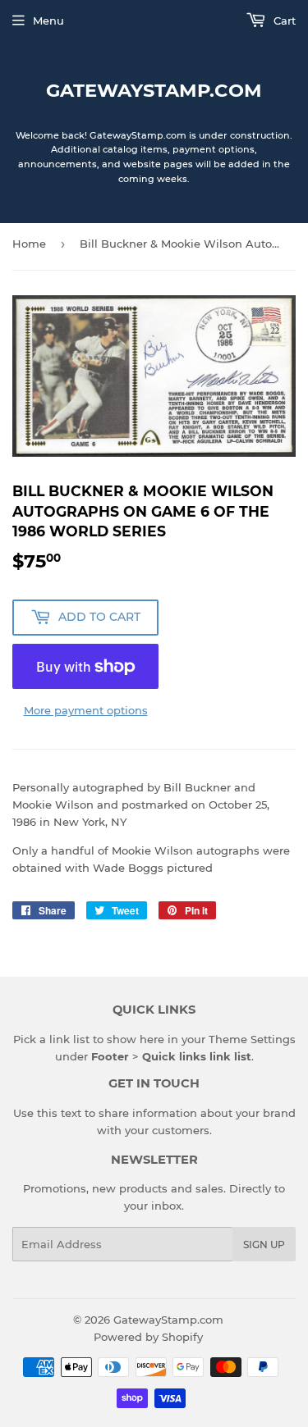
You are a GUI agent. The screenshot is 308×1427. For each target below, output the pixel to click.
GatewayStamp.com (154, 90)
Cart (283, 20)
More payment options (86, 710)
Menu (48, 20)
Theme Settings (252, 1039)
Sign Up (264, 1244)
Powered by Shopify (148, 1336)
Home (29, 243)
